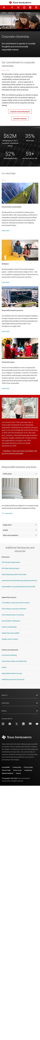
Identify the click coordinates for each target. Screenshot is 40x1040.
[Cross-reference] (18, 7)
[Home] (20, 2)
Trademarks (28, 770)
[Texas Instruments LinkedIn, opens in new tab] (23, 724)
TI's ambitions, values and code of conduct (16, 603)
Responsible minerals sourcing (12, 673)
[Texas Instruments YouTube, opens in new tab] (37, 724)
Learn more (5, 230)
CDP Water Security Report (10, 568)
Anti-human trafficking (9, 655)
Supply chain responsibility (10, 633)
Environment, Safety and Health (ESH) (14, 661)
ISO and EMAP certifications (11, 621)
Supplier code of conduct (10, 639)
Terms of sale (6, 770)
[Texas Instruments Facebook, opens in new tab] (10, 724)
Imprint (18, 773)
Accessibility (6, 767)
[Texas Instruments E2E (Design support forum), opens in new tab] (30, 724)
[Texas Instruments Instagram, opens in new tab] (3, 724)
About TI (11, 13)
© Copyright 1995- (9, 778)
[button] (4, 7)
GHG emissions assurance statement (14, 609)
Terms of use (17, 770)
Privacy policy (28, 767)
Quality (4, 667)
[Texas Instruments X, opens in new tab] (16, 724)
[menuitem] (12, 7)
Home (4, 13)
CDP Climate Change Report (11, 562)
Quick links (5, 703)
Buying (4, 711)
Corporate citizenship (23, 13)
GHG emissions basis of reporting (13, 615)
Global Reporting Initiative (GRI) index (14, 574)
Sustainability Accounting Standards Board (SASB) (18, 586)
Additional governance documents (13, 679)
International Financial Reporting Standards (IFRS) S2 (19, 580)
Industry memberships (9, 627)
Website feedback (7, 773)
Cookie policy (16, 767)
